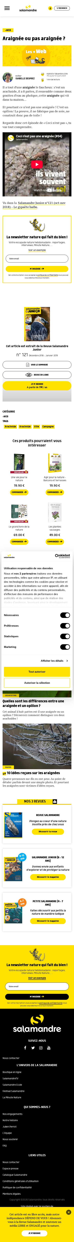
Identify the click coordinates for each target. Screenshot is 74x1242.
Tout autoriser (37, 671)
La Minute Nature (12, 1097)
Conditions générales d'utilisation (21, 1181)
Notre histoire (10, 1120)
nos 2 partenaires (25, 573)
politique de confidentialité (48, 275)
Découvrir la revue (48, 831)
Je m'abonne (34, 1233)
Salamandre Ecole (12, 1085)
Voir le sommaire (39, 365)
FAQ (5, 1145)
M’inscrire (35, 269)
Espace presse (10, 1168)
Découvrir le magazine (48, 877)
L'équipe (7, 1133)
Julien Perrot (10, 1126)
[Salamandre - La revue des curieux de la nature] (28, 8)
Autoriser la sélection (37, 682)
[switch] (65, 626)
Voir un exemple (37, 250)
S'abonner (62, 8)
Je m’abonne (37, 386)
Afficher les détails (52, 660)
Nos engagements (12, 1114)
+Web (8, 30)
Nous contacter (11, 1058)
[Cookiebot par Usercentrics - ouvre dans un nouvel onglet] (55, 556)
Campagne (48, 426)
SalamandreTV (10, 1078)
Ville (36, 426)
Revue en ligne (41, 375)
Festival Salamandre (13, 1091)
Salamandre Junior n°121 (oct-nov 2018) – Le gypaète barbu (34, 205)
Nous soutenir (10, 1139)
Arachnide (10, 426)
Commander (17, 492)
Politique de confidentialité (17, 1187)
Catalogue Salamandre (15, 1175)
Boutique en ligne (12, 1072)
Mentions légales (12, 1194)
